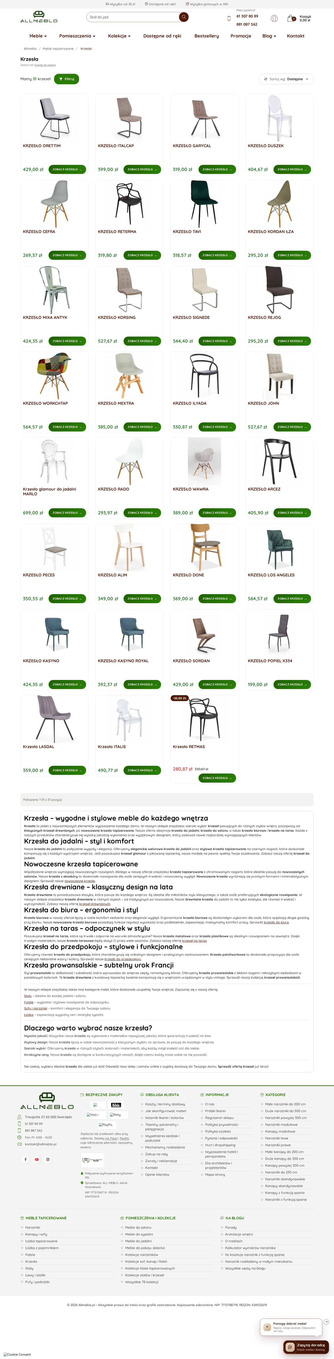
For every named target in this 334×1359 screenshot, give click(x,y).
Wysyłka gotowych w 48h (208, 4)
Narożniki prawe (278, 1145)
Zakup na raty (156, 1154)
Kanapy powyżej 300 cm (284, 1165)
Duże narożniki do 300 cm (285, 1111)
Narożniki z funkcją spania (286, 1199)
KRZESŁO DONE (188, 575)
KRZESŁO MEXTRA (116, 403)
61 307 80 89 (247, 16)
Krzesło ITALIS (112, 746)
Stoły (29, 1268)
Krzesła (31, 1261)
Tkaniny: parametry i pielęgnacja (161, 1126)
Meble (36, 36)
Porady (231, 1227)
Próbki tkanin (215, 1111)
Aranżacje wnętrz (239, 1234)
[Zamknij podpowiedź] (326, 1321)
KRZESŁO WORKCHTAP (45, 403)
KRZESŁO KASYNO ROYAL (123, 660)
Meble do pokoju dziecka (145, 1248)
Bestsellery (206, 36)
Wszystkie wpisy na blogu (245, 1268)
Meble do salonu (138, 1227)
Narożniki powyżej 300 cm (286, 1118)
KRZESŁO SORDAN (191, 660)
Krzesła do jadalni (45, 65)
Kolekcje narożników (141, 1254)
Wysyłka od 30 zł (122, 4)
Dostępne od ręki (162, 36)
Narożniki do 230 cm (281, 1172)
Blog (267, 36)
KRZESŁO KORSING (117, 317)
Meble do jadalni (138, 1241)
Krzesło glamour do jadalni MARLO (49, 491)
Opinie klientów (157, 1174)
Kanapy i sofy (36, 1234)
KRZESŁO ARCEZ (264, 489)
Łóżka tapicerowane (41, 1241)
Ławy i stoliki (35, 1275)
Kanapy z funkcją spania (284, 1192)
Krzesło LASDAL (38, 746)
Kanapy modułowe (280, 1131)
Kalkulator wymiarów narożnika (250, 1248)
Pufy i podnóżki (37, 1282)
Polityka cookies (218, 1131)
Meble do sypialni (139, 1234)
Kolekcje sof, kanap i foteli (146, 1261)
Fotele (30, 1254)
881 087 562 (247, 24)
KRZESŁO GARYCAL (192, 145)
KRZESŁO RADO (113, 489)
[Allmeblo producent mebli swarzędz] (47, 1100)
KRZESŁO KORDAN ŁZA (271, 231)
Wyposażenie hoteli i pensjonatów (221, 1154)
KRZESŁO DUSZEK (266, 145)
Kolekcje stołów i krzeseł (144, 1275)
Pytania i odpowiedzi (221, 1138)
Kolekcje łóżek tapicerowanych (150, 1268)
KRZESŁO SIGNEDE (191, 317)
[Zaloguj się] (274, 18)
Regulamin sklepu (219, 1118)
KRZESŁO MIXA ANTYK (45, 317)
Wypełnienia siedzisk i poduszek (162, 1138)
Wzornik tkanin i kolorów (164, 1118)
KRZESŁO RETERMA (117, 231)
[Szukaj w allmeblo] (184, 17)
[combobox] (137, 17)
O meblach (234, 1241)
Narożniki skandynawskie (285, 1179)
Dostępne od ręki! (162, 4)
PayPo (124, 1138)
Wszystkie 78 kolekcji (141, 1282)
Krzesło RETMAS (189, 746)
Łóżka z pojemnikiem (42, 1248)
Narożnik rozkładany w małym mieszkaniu (258, 1261)
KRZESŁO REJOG (264, 317)
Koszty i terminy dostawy (165, 1104)
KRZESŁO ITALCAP (116, 145)
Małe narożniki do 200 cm (285, 1104)
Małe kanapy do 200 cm (284, 1152)
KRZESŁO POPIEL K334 (270, 660)
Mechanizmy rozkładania (165, 1147)
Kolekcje (117, 36)
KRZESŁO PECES (39, 575)
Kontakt (295, 36)
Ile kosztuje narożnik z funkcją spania (254, 1254)
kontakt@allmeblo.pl (40, 1144)
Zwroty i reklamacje (161, 1161)
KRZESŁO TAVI (187, 231)
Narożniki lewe (276, 1138)
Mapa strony (215, 1174)
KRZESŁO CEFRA (39, 231)
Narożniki (32, 1227)
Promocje (241, 36)
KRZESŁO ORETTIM (42, 145)
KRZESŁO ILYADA (190, 403)
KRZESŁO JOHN (263, 403)
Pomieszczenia (75, 36)
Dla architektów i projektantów (218, 1165)
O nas (209, 1104)
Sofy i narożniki (35, 1008)
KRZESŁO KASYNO (41, 660)
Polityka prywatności (221, 1124)
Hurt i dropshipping (220, 1145)
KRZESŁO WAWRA (191, 489)
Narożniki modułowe (281, 1124)
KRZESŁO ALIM (112, 575)
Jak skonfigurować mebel (165, 1111)
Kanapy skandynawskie (284, 1186)
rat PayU (111, 1138)
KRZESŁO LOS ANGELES (271, 575)
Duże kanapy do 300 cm (284, 1158)
